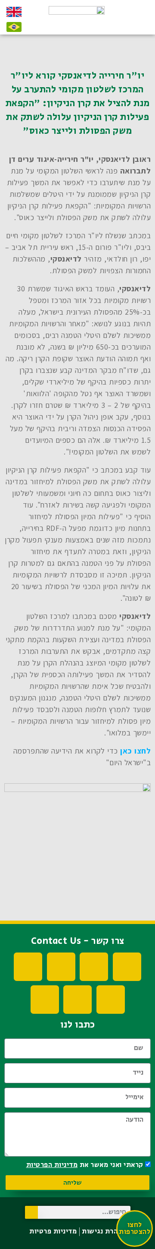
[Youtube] (94, 967)
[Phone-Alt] (110, 999)
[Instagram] (28, 967)
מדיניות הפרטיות (52, 1165)
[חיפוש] (31, 1212)
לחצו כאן (135, 751)
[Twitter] (61, 967)
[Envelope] (45, 999)
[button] (138, 21)
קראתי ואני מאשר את (84, 1165)
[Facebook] (127, 967)
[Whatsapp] (77, 999)
